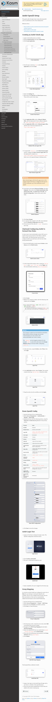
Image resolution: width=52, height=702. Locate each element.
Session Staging (5, 86)
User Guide (3, 113)
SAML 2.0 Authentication (7, 31)
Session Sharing (5, 90)
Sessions (4, 65)
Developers (3, 118)
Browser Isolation (5, 77)
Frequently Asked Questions (6, 126)
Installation (3, 13)
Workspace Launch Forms (7, 60)
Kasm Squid (4, 79)
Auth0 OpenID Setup (7, 52)
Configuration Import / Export (8, 101)
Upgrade (3, 15)
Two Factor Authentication (7, 54)
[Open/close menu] (0, 17)
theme (35, 698)
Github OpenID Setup (8, 43)
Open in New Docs (45, 4)
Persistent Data (5, 99)
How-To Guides (4, 116)
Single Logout (5, 40)
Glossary (3, 122)
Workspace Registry (6, 105)
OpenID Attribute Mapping (8, 38)
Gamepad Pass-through (6, 94)
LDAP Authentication (6, 29)
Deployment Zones (6, 25)
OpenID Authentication (6, 32)
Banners (3, 71)
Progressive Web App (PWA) (7, 103)
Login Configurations (6, 27)
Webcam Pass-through (6, 96)
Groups (3, 23)
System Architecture (6, 19)
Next (46, 691)
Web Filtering (4, 84)
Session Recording (5, 92)
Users (3, 21)
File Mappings (5, 109)
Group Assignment (6, 36)
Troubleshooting (5, 82)
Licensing (3, 120)
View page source (45, 10)
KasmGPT (3, 128)
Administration (4, 17)
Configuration (5, 34)
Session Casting (5, 88)
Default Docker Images (6, 58)
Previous (26, 691)
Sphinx (28, 698)
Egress (3, 107)
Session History (5, 67)
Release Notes (4, 124)
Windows (4, 111)
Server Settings (5, 69)
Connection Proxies (6, 63)
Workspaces (4, 56)
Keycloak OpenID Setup (8, 47)
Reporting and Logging (6, 80)
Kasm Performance (6, 73)
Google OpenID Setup (8, 45)
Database (4, 75)
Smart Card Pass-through (7, 97)
